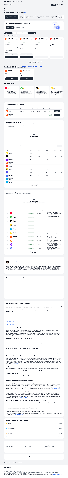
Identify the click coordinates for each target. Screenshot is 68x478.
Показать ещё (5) (34, 185)
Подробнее (11, 54)
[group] (34, 92)
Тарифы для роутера (9, 446)
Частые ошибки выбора (10, 324)
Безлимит (9, 50)
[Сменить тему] (63, 1)
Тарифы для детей (47, 447)
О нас (5, 469)
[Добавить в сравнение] (17, 38)
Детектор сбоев (29, 469)
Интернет (19, 33)
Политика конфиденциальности (40, 469)
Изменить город (60, 4)
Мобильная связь (15, 1)
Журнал (21, 1)
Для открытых (21, 114)
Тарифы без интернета (28, 447)
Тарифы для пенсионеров (10, 447)
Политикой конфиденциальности (56, 474)
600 (6, 50)
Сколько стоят (9, 317)
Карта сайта (33, 469)
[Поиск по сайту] (61, 1)
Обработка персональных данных (50, 469)
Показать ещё (8, 450)
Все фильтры (32, 33)
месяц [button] (21, 192)
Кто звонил (24, 469)
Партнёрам (11, 469)
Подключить (12, 56)
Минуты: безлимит (8, 33)
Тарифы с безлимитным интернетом (54, 353)
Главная (5, 462)
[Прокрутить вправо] (62, 17)
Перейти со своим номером (22, 397)
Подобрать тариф (10, 27)
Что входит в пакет (10, 318)
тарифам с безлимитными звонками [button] (31, 66)
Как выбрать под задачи (10, 320)
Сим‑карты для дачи (28, 446)
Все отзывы (6, 99)
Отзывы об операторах (19, 414)
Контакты (8, 469)
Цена (14, 33)
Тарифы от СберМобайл (10, 458)
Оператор (24, 33)
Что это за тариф (9, 315)
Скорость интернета (19, 469)
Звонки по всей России (10, 321)
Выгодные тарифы (36, 335)
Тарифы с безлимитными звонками (17, 462)
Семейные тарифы (15, 363)
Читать (25, 12)
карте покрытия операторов (56, 388)
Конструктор (21, 111)
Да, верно (53, 4)
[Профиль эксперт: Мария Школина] (7, 262)
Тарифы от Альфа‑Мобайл (29, 458)
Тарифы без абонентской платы (49, 446)
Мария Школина (13, 261)
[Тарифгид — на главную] (7, 1)
